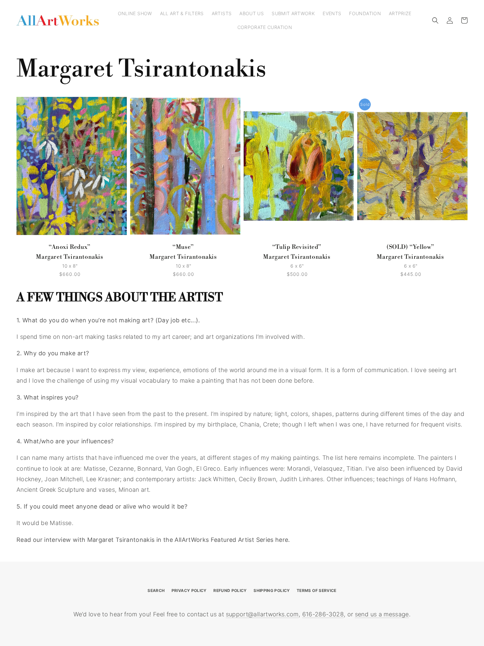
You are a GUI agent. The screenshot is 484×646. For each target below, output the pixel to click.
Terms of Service (316, 590)
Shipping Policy (272, 590)
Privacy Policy (189, 590)
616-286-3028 (323, 614)
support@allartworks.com (262, 614)
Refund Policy (230, 590)
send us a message (382, 614)
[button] (435, 20)
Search (156, 590)
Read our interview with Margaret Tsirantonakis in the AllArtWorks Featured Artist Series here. (153, 539)
